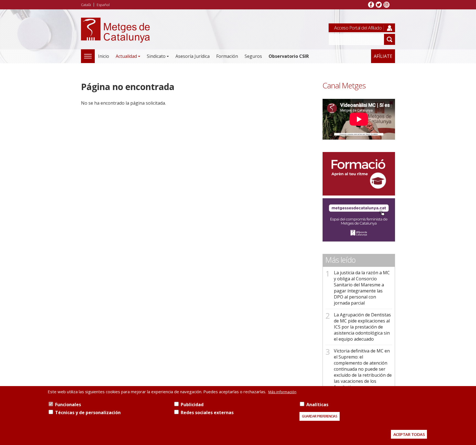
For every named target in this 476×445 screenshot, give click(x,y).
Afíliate (383, 56)
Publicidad (192, 404)
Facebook (371, 5)
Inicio (103, 56)
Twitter (379, 5)
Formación (227, 56)
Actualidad (126, 56)
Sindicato (156, 56)
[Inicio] (115, 36)
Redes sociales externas (207, 412)
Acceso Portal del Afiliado (358, 28)
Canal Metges (344, 85)
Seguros (253, 56)
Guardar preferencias (319, 416)
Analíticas (317, 404)
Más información (282, 391)
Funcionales (68, 404)
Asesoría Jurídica (192, 56)
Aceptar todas (409, 434)
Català (86, 5)
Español (103, 5)
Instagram (386, 5)
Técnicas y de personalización (88, 412)
